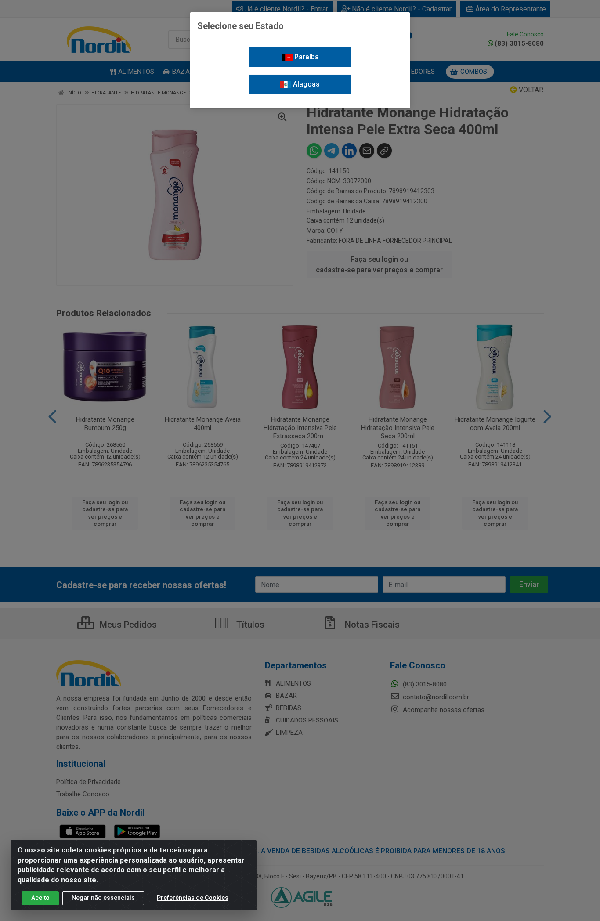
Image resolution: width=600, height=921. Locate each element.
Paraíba (306, 57)
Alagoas (305, 84)
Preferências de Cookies (192, 897)
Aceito (40, 897)
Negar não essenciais (103, 897)
